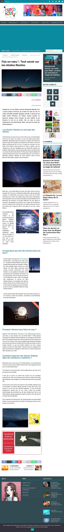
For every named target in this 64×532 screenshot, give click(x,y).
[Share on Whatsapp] (33, 94)
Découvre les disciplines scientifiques (29, 488)
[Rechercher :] (54, 50)
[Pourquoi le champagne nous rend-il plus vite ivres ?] (46, 503)
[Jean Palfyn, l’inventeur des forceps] (46, 512)
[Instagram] (56, 1)
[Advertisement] (32, 36)
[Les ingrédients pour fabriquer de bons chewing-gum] (49, 113)
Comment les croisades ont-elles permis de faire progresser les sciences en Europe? (56, 485)
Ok (32, 529)
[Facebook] (49, 1)
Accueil (7, 1)
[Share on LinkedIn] (14, 94)
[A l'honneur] (52, 152)
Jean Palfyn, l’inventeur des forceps (56, 511)
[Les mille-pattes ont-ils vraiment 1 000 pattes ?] (49, 124)
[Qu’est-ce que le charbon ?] (56, 118)
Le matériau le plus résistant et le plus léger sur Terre (55, 520)
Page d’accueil (26, 482)
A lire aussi (27, 228)
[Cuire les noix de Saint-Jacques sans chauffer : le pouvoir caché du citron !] (49, 129)
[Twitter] (52, 1)
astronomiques (24, 259)
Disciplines (23, 22)
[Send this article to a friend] (24, 94)
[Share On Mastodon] (38, 94)
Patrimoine (34, 22)
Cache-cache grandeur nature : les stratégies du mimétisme (56, 495)
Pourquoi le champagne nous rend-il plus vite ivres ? (56, 503)
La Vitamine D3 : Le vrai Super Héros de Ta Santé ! (52, 197)
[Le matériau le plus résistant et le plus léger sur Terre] (46, 520)
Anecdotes (45, 22)
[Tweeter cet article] (9, 94)
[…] (51, 175)
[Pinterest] (59, 1)
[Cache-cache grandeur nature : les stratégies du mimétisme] (46, 494)
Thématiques (12, 22)
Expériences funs (56, 22)
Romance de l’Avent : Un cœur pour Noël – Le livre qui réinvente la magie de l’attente (53, 70)
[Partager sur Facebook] (4, 94)
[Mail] (62, 1)
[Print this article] (29, 94)
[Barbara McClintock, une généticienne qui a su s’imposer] (56, 124)
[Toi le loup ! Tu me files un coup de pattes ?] (56, 129)
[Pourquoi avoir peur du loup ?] (49, 118)
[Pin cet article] (19, 94)
